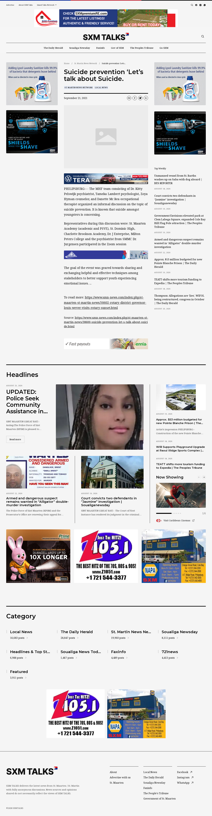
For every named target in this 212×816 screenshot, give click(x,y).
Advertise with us (120, 777)
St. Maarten (117, 782)
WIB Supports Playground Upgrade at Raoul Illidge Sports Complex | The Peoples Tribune (180, 449)
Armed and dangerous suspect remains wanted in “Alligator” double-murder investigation (179, 243)
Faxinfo (100, 47)
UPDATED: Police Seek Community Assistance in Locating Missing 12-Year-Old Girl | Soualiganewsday (26, 402)
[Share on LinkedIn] (146, 98)
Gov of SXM (117, 47)
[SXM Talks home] (106, 36)
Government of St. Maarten (159, 798)
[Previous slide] (199, 477)
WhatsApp (183, 782)
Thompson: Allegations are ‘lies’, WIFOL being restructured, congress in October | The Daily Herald (179, 299)
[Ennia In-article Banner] (106, 343)
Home (67, 63)
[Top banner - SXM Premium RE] (106, 18)
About (113, 772)
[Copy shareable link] (129, 98)
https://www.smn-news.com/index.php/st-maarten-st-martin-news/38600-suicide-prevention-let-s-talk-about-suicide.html (106, 322)
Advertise (10, 5)
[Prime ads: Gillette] (32, 131)
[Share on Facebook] (135, 98)
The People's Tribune (156, 793)
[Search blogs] (191, 4)
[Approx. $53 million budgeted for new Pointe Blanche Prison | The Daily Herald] (181, 397)
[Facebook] (196, 5)
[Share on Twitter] (140, 98)
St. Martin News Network (85, 63)
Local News (101, 87)
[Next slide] (204, 477)
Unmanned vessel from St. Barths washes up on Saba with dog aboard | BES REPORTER (178, 179)
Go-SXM (164, 47)
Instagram (183, 777)
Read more (16, 439)
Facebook (182, 772)
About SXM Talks (26, 5)
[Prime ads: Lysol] (32, 83)
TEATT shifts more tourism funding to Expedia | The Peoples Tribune (178, 281)
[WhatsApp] (204, 5)
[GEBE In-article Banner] (106, 255)
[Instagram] (200, 5)
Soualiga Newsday (79, 47)
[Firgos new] (174, 556)
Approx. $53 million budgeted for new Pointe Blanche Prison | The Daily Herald (178, 263)
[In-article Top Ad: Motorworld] (106, 178)
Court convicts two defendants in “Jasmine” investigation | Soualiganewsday (175, 199)
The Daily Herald (53, 47)
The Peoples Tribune (141, 47)
